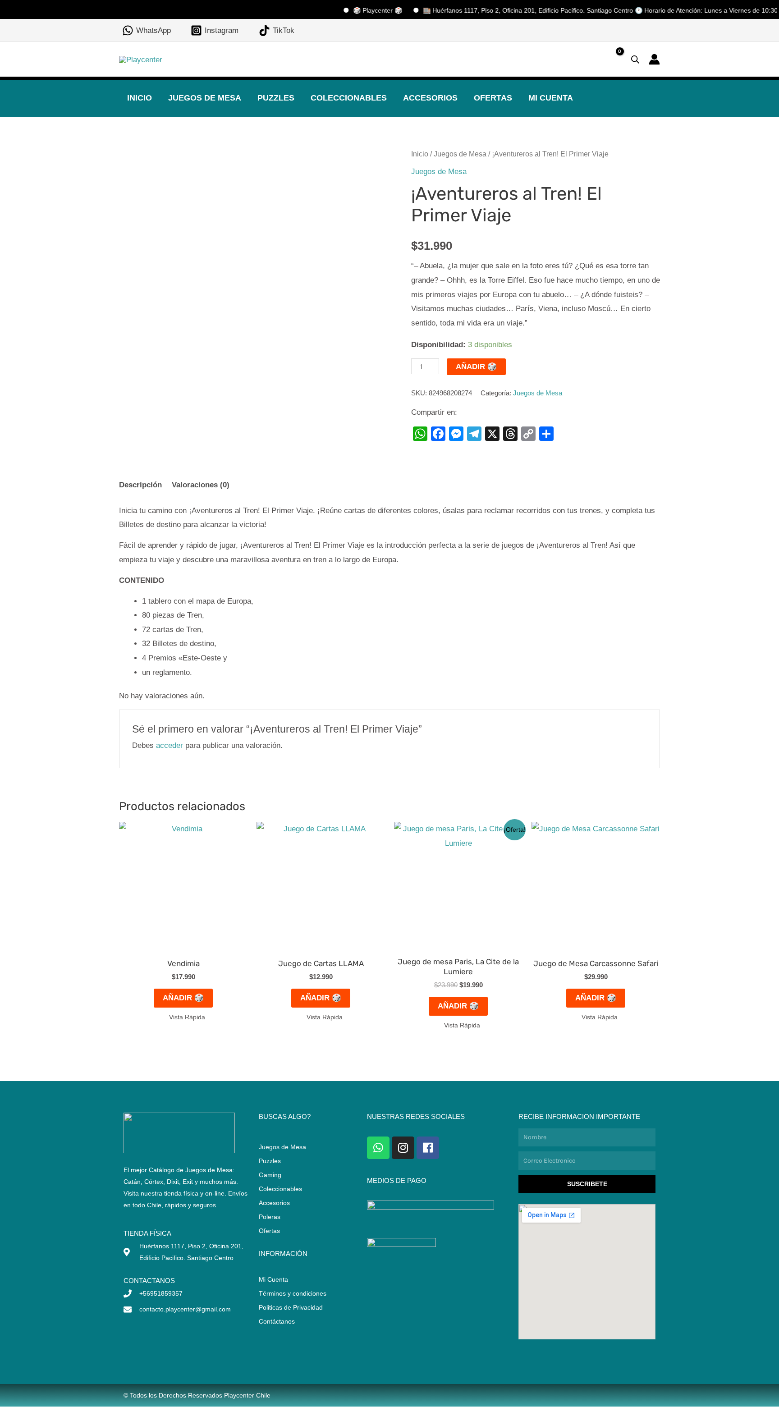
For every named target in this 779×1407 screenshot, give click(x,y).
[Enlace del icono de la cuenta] (654, 59)
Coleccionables (349, 97)
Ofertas (493, 97)
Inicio (139, 97)
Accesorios (430, 97)
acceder (169, 745)
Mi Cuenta (550, 97)
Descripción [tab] (140, 485)
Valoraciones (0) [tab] (200, 485)
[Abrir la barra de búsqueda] (635, 59)
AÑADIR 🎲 (476, 366)
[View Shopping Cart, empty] (612, 59)
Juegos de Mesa (204, 97)
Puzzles (275, 97)
